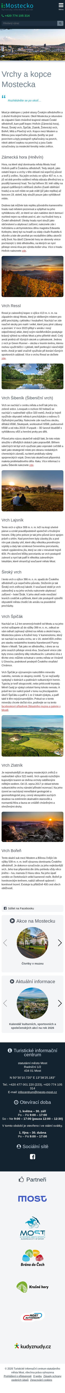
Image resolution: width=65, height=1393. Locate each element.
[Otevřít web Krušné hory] (32, 1287)
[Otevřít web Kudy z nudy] (32, 1346)
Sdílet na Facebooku (21, 908)
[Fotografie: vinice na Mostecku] (32, 276)
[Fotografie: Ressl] (32, 376)
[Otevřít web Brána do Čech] (32, 1257)
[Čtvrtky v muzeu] (32, 942)
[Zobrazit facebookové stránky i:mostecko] (32, 1156)
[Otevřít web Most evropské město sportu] (32, 1228)
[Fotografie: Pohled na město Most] (32, 827)
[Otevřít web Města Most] (32, 1199)
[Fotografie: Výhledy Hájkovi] (32, 735)
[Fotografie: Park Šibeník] (32, 490)
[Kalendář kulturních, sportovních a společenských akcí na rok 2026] (32, 1003)
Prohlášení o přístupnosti (18, 1376)
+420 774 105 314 (17, 15)
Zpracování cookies (41, 1380)
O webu (37, 1376)
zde (24, 250)
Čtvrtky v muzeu (33, 963)
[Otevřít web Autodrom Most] (32, 1316)
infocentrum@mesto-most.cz (37, 1092)
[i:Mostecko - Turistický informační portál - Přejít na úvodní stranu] (17, 6)
